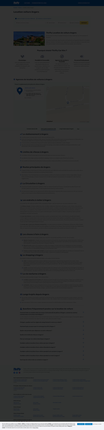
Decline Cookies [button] (88, 424)
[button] (97, 424)
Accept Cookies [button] (81, 424)
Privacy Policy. (35, 427)
